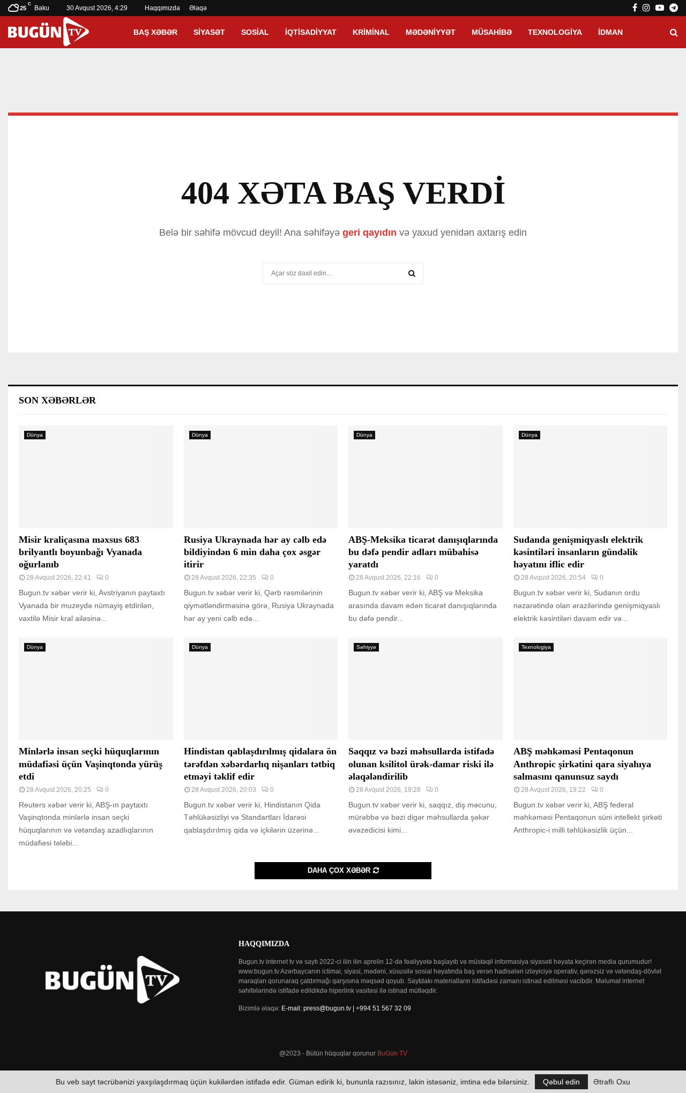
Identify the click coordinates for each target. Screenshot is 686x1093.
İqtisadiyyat (311, 32)
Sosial (255, 32)
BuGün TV (392, 1053)
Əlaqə (198, 8)
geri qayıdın (369, 232)
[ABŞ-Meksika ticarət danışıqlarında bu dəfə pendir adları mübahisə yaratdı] (425, 476)
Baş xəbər (155, 32)
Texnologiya (555, 32)
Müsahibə (492, 32)
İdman (610, 32)
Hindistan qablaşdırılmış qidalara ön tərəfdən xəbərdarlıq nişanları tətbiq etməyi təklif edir (260, 764)
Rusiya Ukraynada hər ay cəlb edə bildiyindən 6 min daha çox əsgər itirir (255, 552)
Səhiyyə (366, 647)
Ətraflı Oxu (611, 1081)
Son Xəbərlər (57, 400)
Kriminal (371, 32)
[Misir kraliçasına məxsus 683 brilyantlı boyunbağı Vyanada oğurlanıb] (96, 476)
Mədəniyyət (431, 32)
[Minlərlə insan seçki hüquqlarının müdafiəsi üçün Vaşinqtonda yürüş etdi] (96, 689)
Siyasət (209, 32)
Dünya (35, 435)
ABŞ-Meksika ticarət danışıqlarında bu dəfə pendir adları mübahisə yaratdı (423, 552)
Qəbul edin (561, 1081)
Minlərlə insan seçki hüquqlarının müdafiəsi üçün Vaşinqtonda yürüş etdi (90, 764)
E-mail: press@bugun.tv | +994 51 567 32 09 (346, 1008)
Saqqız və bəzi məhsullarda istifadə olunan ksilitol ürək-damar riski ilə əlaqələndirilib (421, 764)
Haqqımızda (162, 8)
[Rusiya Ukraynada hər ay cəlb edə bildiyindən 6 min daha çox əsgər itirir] (261, 476)
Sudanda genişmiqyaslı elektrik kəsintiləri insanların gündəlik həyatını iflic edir (578, 552)
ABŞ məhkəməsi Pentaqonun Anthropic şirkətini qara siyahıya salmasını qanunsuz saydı (582, 764)
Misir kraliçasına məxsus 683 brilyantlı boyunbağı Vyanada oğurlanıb (80, 552)
